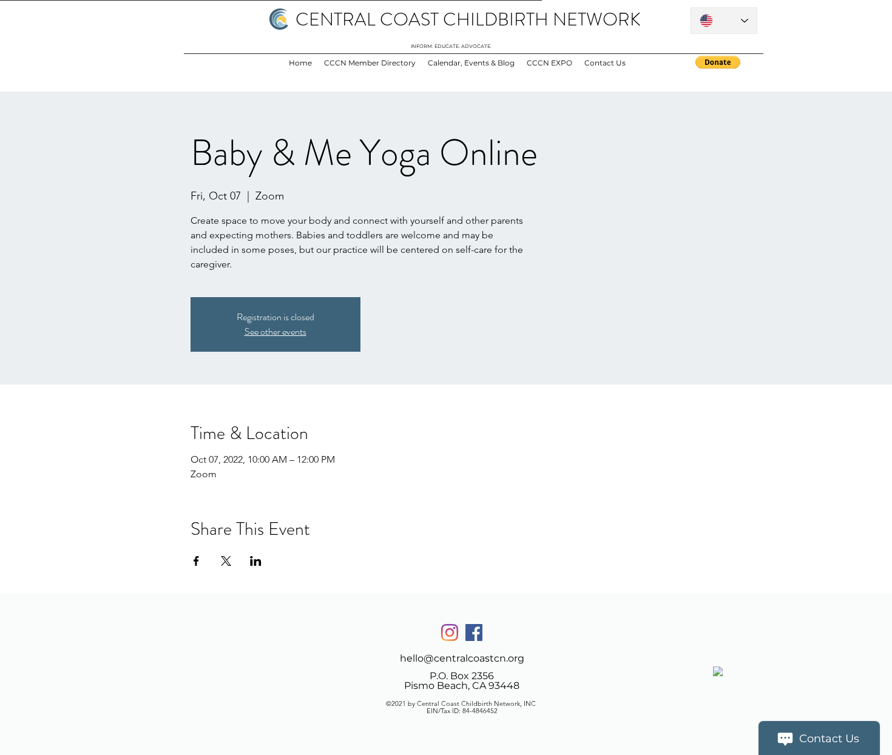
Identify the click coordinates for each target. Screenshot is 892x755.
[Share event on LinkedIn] (256, 561)
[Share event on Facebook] (196, 561)
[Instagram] (449, 632)
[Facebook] (473, 632)
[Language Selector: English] (724, 20)
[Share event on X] (226, 561)
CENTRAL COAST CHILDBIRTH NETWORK (468, 19)
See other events (275, 331)
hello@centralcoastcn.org (462, 658)
